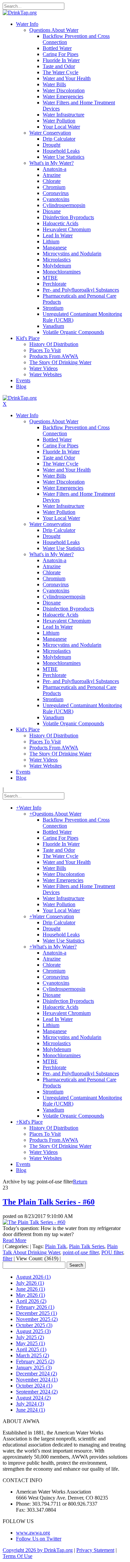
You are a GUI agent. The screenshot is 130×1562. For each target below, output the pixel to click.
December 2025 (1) (36, 1313)
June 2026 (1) (30, 1289)
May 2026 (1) (30, 1295)
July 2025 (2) (30, 1337)
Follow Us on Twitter (38, 1539)
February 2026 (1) (35, 1307)
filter (7, 1258)
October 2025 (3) (34, 1325)
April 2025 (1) (31, 1349)
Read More (14, 1240)
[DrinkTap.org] (20, 12)
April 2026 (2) (31, 1301)
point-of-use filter (81, 1252)
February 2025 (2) (35, 1361)
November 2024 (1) (37, 1379)
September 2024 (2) (37, 1392)
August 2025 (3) (33, 1331)
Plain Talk (55, 1246)
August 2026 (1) (33, 1277)
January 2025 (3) (34, 1367)
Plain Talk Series (86, 1246)
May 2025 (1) (30, 1343)
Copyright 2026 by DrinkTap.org (38, 1550)
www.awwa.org (33, 1532)
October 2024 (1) (34, 1385)
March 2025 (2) (32, 1355)
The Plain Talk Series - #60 (49, 1202)
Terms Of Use (17, 1556)
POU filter (112, 1252)
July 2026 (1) (30, 1283)
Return (80, 1181)
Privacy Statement (95, 1550)
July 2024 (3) (30, 1404)
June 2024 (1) (30, 1410)
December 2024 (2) (36, 1373)
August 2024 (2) (33, 1398)
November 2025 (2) (37, 1319)
